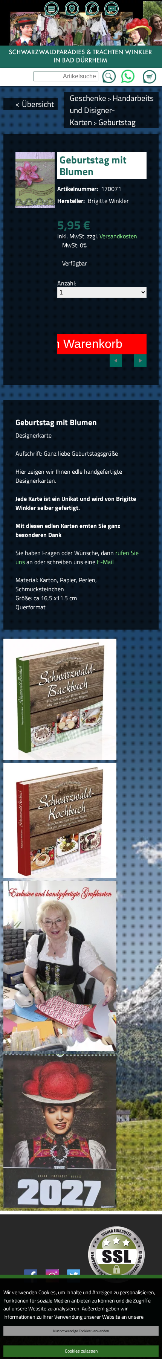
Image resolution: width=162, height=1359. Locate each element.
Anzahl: (66, 283)
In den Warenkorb (74, 344)
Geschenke (88, 98)
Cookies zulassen (81, 1350)
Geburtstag (117, 122)
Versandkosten (118, 236)
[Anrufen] (91, 9)
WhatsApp (127, 74)
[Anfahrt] (71, 9)
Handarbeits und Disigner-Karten (112, 110)
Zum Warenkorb (150, 72)
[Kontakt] (111, 9)
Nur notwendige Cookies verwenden (81, 1331)
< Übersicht (34, 104)
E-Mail (105, 561)
